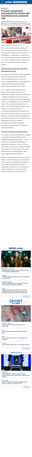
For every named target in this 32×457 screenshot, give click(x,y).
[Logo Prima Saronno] (16, 2)
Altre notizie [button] (26, 296)
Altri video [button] (27, 387)
